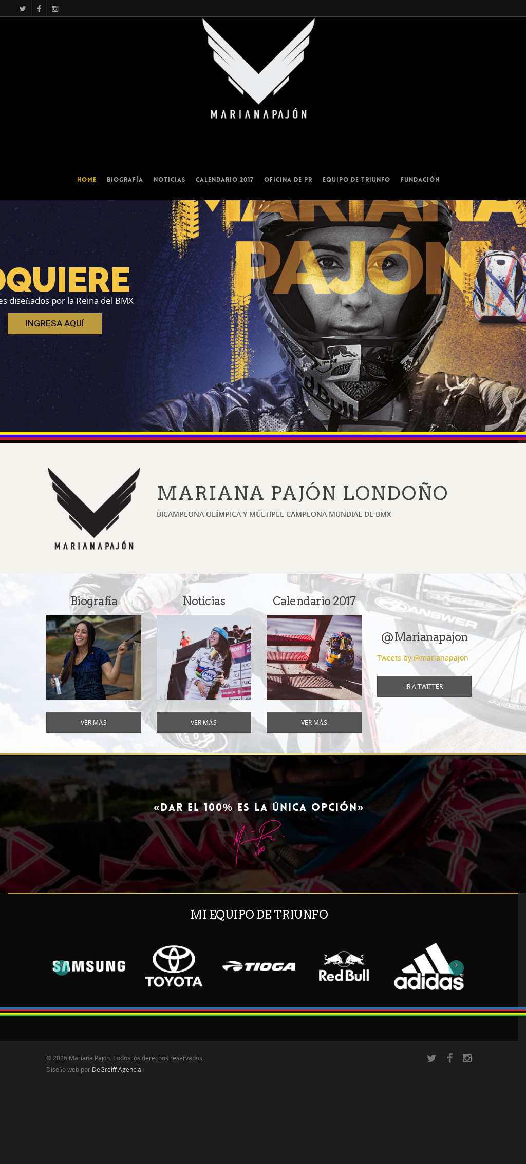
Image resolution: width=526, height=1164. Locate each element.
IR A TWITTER (424, 686)
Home (87, 180)
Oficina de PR (288, 180)
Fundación (420, 180)
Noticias (169, 180)
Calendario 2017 (225, 180)
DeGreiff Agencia (116, 1069)
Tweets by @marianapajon (422, 658)
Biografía (125, 180)
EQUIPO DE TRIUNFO (356, 180)
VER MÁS (94, 722)
